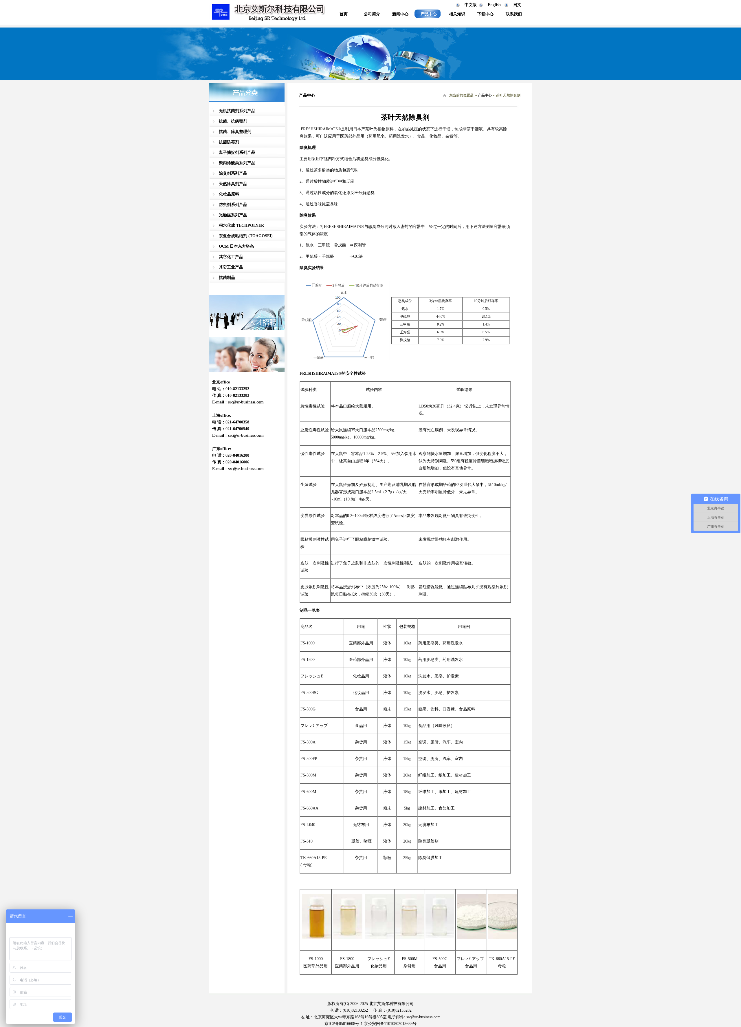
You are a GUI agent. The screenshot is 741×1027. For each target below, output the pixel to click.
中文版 (471, 5)
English (494, 5)
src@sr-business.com (246, 402)
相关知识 (457, 14)
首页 (344, 14)
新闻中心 (400, 14)
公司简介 (372, 14)
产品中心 (429, 14)
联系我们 (514, 14)
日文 (517, 5)
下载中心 (485, 14)
